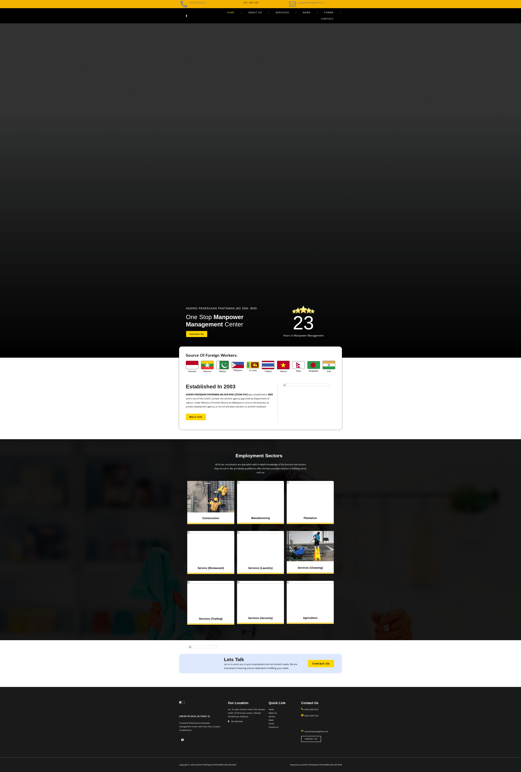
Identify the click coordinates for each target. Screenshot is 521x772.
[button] (196, 334)
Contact (327, 19)
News (307, 12)
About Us (255, 12)
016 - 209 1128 (251, 2)
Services (282, 12)
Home (231, 12)
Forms (329, 12)
